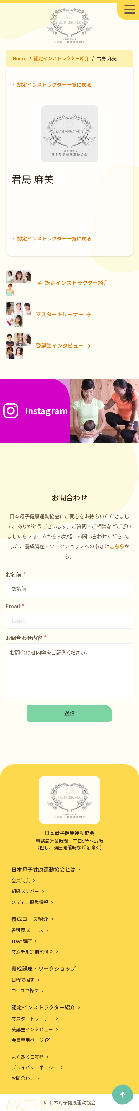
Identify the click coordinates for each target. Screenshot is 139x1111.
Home (19, 58)
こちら (116, 546)
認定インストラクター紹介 (61, 58)
